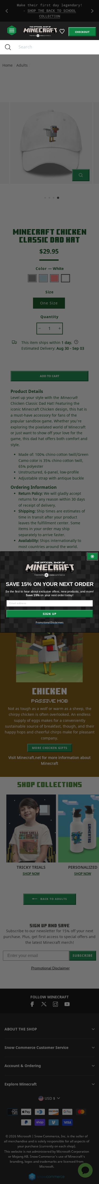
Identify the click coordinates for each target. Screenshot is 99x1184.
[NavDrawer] (11, 30)
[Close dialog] (92, 556)
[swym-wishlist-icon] (62, 33)
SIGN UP (49, 614)
